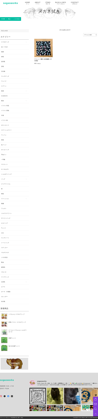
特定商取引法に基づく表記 (17, 417)
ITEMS (47, 3)
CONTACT (75, 3)
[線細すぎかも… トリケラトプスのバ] (37, 396)
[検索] (27, 30)
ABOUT (37, 3)
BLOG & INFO (60, 3)
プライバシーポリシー (5, 417)
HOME (27, 3)
